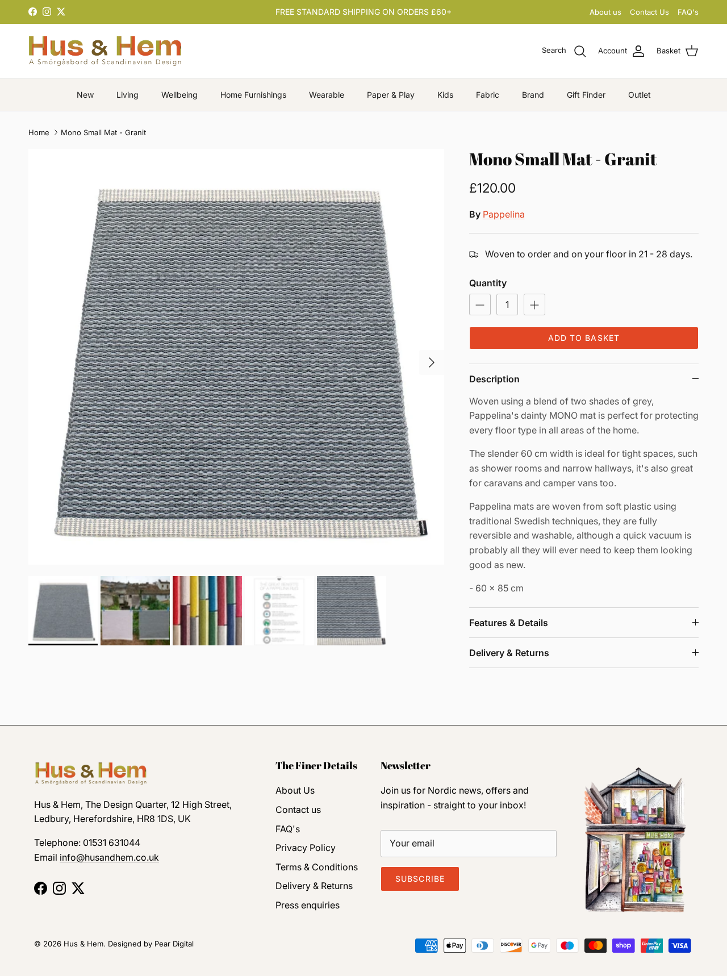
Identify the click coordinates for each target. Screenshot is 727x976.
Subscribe (420, 878)
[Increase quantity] (534, 304)
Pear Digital (174, 943)
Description (494, 379)
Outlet (639, 94)
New (85, 94)
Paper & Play (391, 94)
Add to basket (584, 338)
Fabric (487, 94)
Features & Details (508, 622)
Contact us (298, 809)
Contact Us (649, 11)
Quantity (488, 283)
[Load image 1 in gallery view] (236, 357)
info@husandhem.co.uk (109, 857)
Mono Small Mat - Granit (103, 132)
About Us (295, 790)
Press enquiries (307, 905)
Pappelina (504, 214)
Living (127, 94)
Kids (445, 94)
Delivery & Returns (509, 652)
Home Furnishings (253, 94)
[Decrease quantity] (480, 304)
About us (605, 11)
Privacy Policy (305, 847)
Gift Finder (586, 94)
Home (38, 132)
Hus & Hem (83, 943)
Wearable (326, 94)
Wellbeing (179, 94)
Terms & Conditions (316, 867)
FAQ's (688, 11)
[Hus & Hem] (105, 50)
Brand (533, 94)
